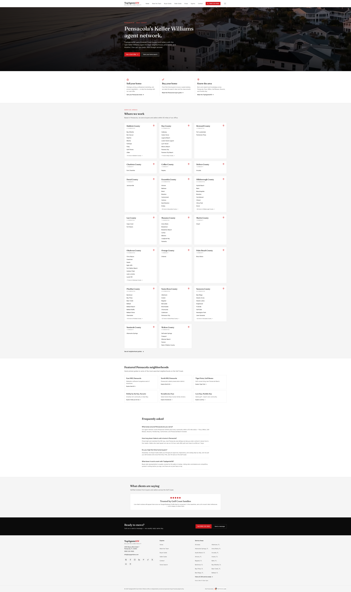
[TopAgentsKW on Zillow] (130, 564)
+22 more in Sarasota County (204, 318)
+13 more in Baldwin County (134, 155)
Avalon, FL (215, 556)
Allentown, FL (216, 544)
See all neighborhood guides (133, 351)
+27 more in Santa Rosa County (169, 318)
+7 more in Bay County (167, 155)
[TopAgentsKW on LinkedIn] (139, 559)
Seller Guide (177, 3)
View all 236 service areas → (204, 576)
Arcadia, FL (215, 552)
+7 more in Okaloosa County (134, 280)
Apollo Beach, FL (200, 552)
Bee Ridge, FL (199, 572)
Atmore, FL (198, 556)
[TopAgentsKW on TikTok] (148, 559)
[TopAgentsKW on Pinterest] (143, 559)
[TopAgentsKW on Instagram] (134, 559)
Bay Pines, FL (199, 568)
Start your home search (150, 54)
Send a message (220, 526)
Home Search (164, 564)
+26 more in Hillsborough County (204, 209)
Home (147, 3)
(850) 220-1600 (214, 3)
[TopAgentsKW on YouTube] (126, 564)
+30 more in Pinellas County (134, 318)
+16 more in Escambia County (169, 209)
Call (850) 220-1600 (203, 526)
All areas (197, 544)
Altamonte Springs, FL (201, 548)
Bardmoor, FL (199, 564)
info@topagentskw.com (131, 554)
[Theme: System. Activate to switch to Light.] (225, 3)
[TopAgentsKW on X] (152, 559)
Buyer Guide (167, 3)
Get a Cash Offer (131, 54)
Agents (193, 3)
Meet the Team (156, 3)
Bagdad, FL (198, 560)
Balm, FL (214, 560)
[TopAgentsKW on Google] (126, 559)
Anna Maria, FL (216, 548)
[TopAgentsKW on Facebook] (130, 559)
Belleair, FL (215, 572)
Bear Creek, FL (216, 568)
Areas (186, 3)
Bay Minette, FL (216, 564)
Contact (200, 3)
